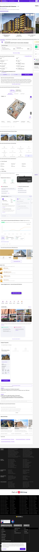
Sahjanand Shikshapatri (26, 472)
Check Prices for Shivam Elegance (12, 449)
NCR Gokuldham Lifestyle (26, 476)
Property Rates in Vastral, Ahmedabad (28, 481)
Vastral (7, 3)
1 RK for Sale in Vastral (11, 485)
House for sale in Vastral (11, 483)
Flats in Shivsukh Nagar (26, 466)
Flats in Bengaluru (12, 497)
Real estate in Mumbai (3, 496)
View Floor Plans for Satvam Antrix (27, 452)
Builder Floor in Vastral (26, 483)
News (25, 528)
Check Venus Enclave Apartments (27, 451)
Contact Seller (6, 380)
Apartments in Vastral (26, 482)
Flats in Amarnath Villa (26, 460)
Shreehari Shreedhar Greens (12, 476)
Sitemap (25, 531)
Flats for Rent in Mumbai (23, 496)
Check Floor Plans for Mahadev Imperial (13, 452)
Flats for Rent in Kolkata (23, 506)
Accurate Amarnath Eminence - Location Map (23, 439)
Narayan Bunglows (25, 479)
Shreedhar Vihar (10, 471)
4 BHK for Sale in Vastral (11, 487)
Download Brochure (28, 56)
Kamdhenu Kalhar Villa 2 (26, 470)
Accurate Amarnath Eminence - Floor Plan (7, 441)
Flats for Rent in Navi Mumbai (24, 510)
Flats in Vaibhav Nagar (26, 467)
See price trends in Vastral (5, 241)
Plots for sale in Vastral (11, 484)
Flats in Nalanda (25, 459)
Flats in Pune (12, 500)
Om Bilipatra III (25, 473)
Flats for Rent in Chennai (23, 501)
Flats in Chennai (12, 501)
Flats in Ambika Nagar (11, 466)
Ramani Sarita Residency (11, 478)
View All (30, 196)
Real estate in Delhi (3, 502)
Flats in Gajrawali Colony (11, 460)
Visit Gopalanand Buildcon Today (12, 454)
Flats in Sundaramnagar (11, 464)
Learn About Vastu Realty (26, 450)
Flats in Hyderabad (13, 498)
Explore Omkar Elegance (11, 450)
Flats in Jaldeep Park (26, 464)
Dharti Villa (24, 477)
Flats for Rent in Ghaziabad (24, 513)
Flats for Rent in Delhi (23, 502)
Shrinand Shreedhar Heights (12, 477)
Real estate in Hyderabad (4, 498)
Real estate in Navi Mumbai (4, 510)
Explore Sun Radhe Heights (26, 455)
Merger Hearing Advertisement (6, 540)
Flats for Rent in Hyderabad (24, 498)
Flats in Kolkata (12, 506)
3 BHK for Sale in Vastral (26, 486)
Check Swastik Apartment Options (27, 449)
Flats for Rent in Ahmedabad (24, 508)
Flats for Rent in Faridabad (24, 512)
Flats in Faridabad (12, 512)
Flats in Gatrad (25, 461)
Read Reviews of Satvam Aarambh (27, 453)
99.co (15, 531)
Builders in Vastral (25, 487)
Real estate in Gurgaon (4, 504)
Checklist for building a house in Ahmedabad (21, 428)
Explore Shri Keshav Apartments (27, 454)
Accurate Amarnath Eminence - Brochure (7, 439)
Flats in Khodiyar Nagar (11, 459)
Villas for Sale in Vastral (26, 484)
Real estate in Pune (3, 500)
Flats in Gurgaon (12, 504)
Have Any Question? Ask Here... (16, 385)
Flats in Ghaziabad (13, 513)
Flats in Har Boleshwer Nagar (12, 461)
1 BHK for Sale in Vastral (26, 485)
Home (1, 3)
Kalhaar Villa (9, 479)
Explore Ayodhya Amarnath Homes (13, 453)
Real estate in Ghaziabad (4, 513)
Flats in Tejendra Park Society (12, 467)
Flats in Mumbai (12, 496)
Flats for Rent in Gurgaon (23, 504)
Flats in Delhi (12, 502)
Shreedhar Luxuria (10, 472)
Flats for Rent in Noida (23, 505)
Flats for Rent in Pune (23, 500)
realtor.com (16, 529)
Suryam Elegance (25, 478)
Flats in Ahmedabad (13, 508)
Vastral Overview (10, 481)
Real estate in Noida (3, 505)
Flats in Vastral (10, 482)
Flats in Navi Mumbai (13, 510)
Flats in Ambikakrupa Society (27, 465)
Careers (2, 528)
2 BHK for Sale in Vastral (11, 486)
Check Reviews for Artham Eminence (13, 451)
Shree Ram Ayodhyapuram (11, 473)
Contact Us (3, 537)
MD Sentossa (10, 470)
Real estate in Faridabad (4, 512)
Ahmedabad (3, 3)
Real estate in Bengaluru (4, 497)
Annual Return (3, 534)
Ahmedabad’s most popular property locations (6, 428)
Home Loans (26, 529)
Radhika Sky (24, 471)
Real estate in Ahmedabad (4, 508)
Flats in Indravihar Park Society (12, 465)
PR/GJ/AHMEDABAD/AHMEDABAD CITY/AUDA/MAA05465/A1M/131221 (8, 71)
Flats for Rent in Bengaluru (24, 497)
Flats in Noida (12, 505)
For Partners (3, 531)
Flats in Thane (12, 509)
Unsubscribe (3, 539)
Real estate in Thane (3, 509)
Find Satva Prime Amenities (12, 455)
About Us (2, 529)
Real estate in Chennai (3, 501)
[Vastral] (18, 1)
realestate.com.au (17, 528)
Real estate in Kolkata (3, 506)
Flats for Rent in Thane (23, 509)
